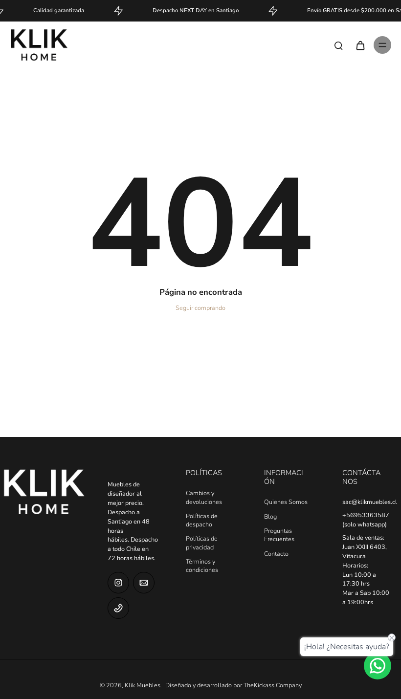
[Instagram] (118, 582)
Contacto (276, 553)
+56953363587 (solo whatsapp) (365, 519)
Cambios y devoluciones (204, 497)
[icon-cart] (360, 45)
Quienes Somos (286, 502)
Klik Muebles (142, 685)
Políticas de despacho (202, 520)
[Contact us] (377, 665)
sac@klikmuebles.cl (369, 502)
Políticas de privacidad (202, 542)
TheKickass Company (273, 685)
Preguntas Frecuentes (279, 534)
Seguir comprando (200, 308)
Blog (270, 516)
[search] (338, 45)
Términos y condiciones (202, 565)
